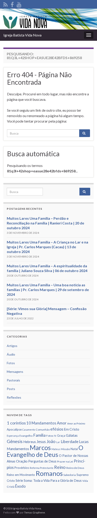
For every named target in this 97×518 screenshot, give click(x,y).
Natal (74, 449)
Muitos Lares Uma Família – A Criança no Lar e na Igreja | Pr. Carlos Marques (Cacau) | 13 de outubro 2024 (47, 247)
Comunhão (43, 429)
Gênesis (15, 441)
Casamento (28, 429)
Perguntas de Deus (42, 461)
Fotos (11, 363)
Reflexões (14, 397)
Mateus (55, 449)
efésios (56, 428)
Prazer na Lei (65, 461)
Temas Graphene (34, 512)
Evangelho (25, 435)
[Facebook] (12, 3)
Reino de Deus (75, 468)
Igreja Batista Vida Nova (22, 35)
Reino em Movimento (21, 475)
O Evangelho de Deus (45, 451)
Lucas (84, 441)
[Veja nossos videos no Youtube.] (19, 3)
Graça (61, 435)
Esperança (13, 435)
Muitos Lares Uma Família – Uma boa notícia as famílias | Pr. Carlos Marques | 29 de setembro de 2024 (48, 289)
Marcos (40, 447)
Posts (11, 389)
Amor (62, 423)
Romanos (49, 473)
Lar (58, 442)
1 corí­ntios (16, 422)
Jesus (41, 441)
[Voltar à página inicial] (48, 19)
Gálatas (72, 435)
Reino (60, 467)
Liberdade (70, 441)
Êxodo (20, 486)
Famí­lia (39, 435)
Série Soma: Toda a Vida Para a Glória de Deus (49, 480)
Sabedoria (69, 475)
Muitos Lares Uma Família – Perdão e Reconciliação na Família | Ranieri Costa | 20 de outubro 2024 (45, 223)
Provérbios (21, 468)
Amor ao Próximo (76, 423)
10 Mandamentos (41, 423)
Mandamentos (18, 449)
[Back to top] (86, 507)
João (50, 441)
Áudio (11, 354)
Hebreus (29, 442)
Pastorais (13, 380)
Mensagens (15, 371)
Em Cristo (71, 429)
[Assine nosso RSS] (5, 3)
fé (55, 435)
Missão (65, 449)
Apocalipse (14, 429)
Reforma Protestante (41, 467)
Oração (22, 461)
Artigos (12, 346)
